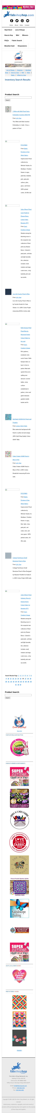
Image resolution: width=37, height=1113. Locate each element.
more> (19, 966)
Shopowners (22, 46)
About (16, 25)
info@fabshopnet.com (20, 1086)
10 (8, 678)
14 (18, 678)
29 (28, 681)
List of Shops (20, 30)
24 (16, 681)
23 (13, 681)
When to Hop (21, 75)
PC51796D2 (24, 145)
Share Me (19, 731)
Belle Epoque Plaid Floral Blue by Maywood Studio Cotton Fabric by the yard (26, 334)
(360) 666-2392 (21, 1088)
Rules (21, 25)
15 (20, 678)
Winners (25, 35)
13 (15, 678)
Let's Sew (18, 118)
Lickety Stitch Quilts (21, 426)
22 (11, 681)
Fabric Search (17, 40)
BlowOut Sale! (9, 46)
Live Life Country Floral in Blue (21, 294)
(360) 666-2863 (20, 1090)
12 (13, 678)
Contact (27, 25)
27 (23, 681)
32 (18, 684)
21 (8, 681)
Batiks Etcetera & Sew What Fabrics (25, 152)
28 (26, 681)
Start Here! (8, 30)
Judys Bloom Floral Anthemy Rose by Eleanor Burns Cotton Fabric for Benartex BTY (26, 601)
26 (21, 681)
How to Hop (8, 35)
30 (30, 681)
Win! (17, 35)
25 (18, 681)
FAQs (28, 72)
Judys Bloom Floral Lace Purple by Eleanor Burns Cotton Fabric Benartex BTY (26, 216)
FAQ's (6, 40)
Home (11, 25)
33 (20, 684)
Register (20, 70)
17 (25, 678)
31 (16, 684)
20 (6, 681)
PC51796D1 (24, 493)
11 (10, 678)
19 (30, 678)
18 (28, 678)
